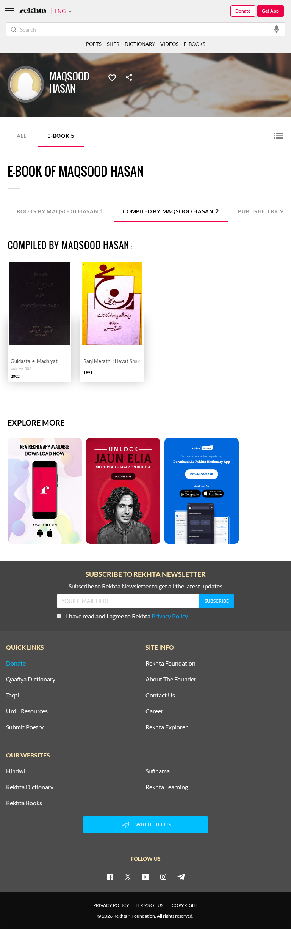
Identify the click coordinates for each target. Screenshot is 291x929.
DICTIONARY (140, 44)
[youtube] (145, 877)
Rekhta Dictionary (29, 787)
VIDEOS (169, 44)
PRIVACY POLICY (111, 905)
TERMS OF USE (150, 905)
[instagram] (163, 877)
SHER (113, 44)
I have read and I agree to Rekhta (127, 616)
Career (154, 711)
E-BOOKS (194, 44)
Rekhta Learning (167, 787)
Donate (242, 11)
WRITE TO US (153, 824)
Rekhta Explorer (167, 727)
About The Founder (171, 679)
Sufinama (158, 771)
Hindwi (15, 771)
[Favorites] (112, 77)
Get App (270, 11)
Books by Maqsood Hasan (60, 211)
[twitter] (128, 877)
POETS (94, 44)
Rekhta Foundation (171, 663)
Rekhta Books (24, 803)
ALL (22, 135)
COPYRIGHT (185, 905)
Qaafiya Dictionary (30, 679)
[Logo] (33, 11)
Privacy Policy (170, 616)
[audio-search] (277, 29)
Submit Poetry (25, 727)
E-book (61, 135)
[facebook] (110, 877)
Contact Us (160, 695)
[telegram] (181, 877)
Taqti (12, 695)
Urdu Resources (27, 711)
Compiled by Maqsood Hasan (171, 211)
